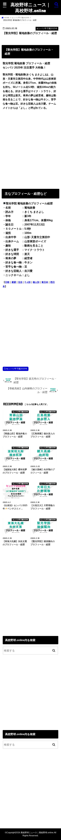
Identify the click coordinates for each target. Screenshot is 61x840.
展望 (14, 282)
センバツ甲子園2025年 (16, 369)
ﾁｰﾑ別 (27, 282)
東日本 (45, 282)
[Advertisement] (30, 148)
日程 (7, 282)
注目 (20, 282)
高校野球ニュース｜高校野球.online (30, 7)
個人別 (36, 282)
